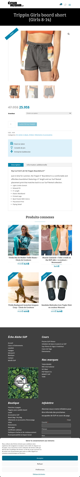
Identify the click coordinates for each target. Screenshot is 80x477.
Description (15, 165)
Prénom (44, 429)
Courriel (45, 422)
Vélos (10, 422)
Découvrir (11, 353)
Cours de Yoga (47, 349)
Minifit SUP (12, 360)
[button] (69, 34)
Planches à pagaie (14, 407)
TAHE (43, 377)
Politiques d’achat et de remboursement (22, 432)
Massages (11, 427)
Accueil (10, 343)
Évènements (46, 351)
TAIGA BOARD (46, 364)
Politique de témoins (39, 474)
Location (11, 348)
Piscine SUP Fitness (48, 341)
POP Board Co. (47, 372)
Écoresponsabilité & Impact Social (20, 435)
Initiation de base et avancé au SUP (54, 344)
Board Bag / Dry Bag (15, 417)
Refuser (40, 464)
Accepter (40, 458)
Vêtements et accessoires (43, 135)
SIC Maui (45, 369)
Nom (43, 435)
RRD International (48, 367)
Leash (10, 412)
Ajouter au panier (27, 124)
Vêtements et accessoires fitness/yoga (21, 420)
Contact (10, 358)
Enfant (31, 135)
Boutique (11, 355)
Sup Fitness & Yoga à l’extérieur (53, 346)
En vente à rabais (22, 135)
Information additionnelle (37, 165)
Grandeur (11, 113)
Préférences (40, 470)
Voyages (11, 350)
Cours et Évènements (15, 345)
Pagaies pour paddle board (17, 410)
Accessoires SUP (13, 415)
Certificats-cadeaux (15, 430)
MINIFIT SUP (46, 374)
